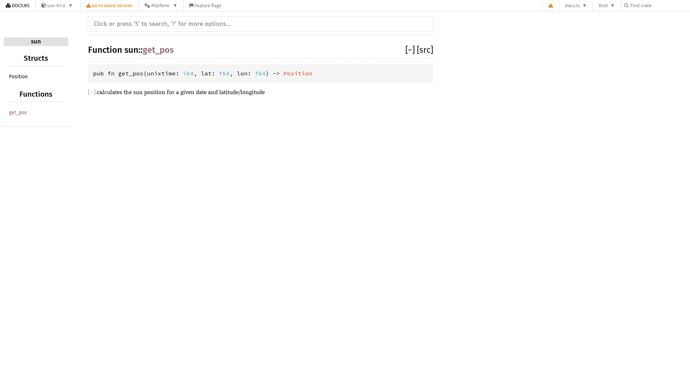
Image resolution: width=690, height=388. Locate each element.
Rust (603, 5)
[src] (425, 50)
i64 (188, 73)
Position (18, 77)
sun (36, 41)
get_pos (18, 113)
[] (411, 50)
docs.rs (572, 5)
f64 (224, 73)
